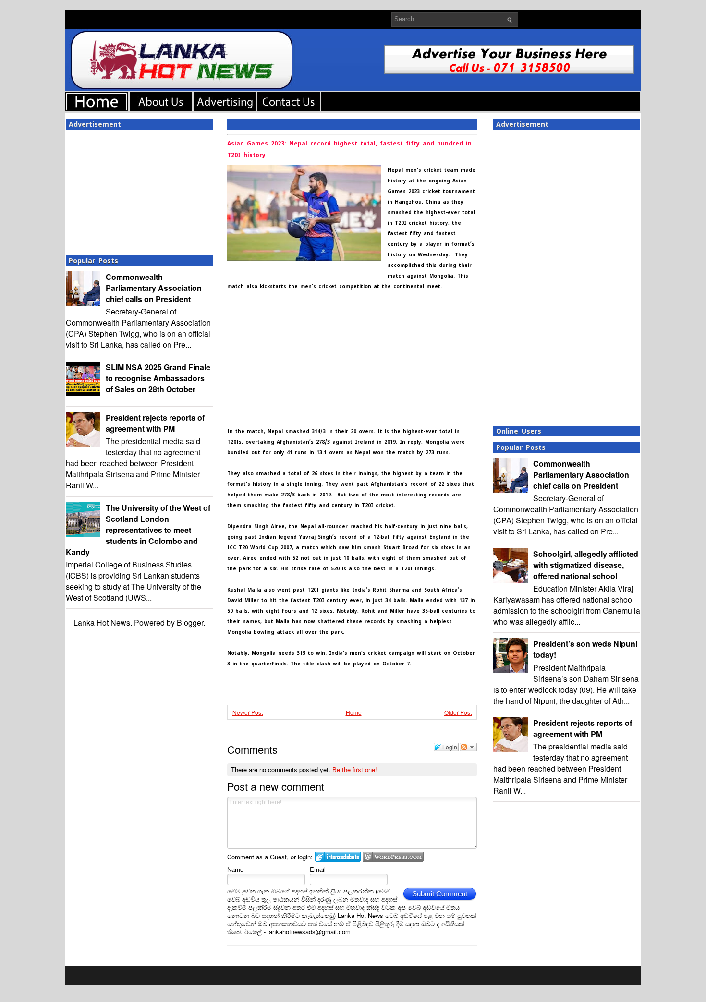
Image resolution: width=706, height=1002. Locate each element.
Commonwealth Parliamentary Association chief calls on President (154, 287)
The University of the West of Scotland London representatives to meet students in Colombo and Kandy (138, 529)
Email (318, 869)
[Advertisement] (139, 190)
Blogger (190, 622)
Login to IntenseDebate (338, 857)
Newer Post (247, 712)
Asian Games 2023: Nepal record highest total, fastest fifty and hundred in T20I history (349, 149)
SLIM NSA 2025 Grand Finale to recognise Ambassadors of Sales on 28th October (158, 378)
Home (354, 712)
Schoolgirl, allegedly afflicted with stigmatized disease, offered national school (585, 564)
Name (235, 869)
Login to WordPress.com (393, 857)
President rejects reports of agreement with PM (155, 423)
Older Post (458, 712)
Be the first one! (354, 769)
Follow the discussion (468, 747)
